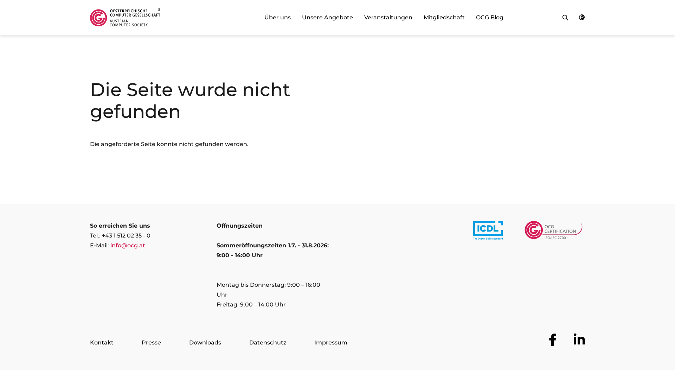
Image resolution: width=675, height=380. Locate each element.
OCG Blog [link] (489, 17)
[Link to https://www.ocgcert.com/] (553, 232)
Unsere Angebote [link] (327, 17)
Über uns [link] (277, 17)
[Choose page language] (582, 17)
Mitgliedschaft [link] (444, 17)
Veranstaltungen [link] (388, 17)
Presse (151, 342)
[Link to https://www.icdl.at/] (487, 232)
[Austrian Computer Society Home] (125, 17)
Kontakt (102, 342)
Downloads (205, 342)
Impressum (330, 342)
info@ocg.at (127, 245)
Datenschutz (267, 342)
